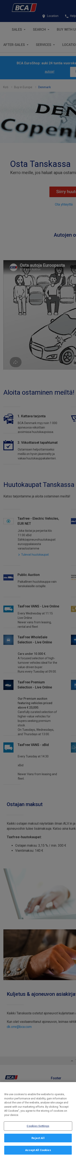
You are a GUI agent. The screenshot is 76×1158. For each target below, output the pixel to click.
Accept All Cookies (38, 1150)
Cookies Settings (38, 1126)
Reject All (37, 1138)
